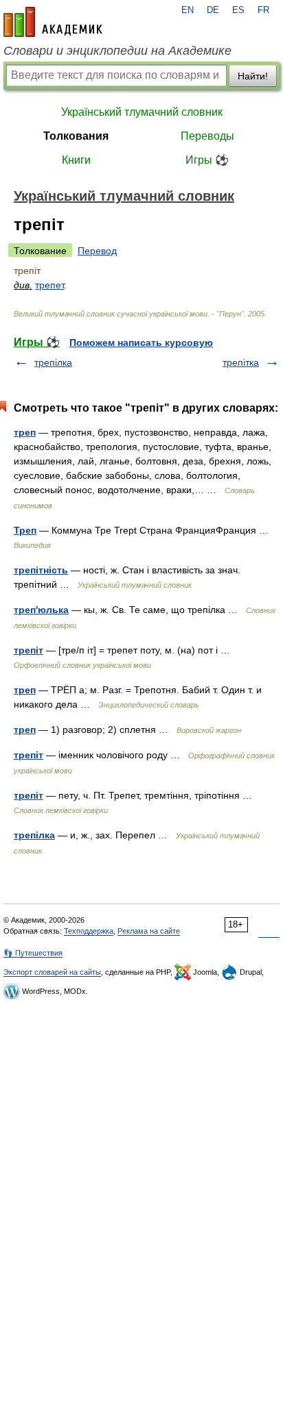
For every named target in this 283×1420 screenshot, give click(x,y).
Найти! (253, 76)
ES (238, 10)
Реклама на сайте (148, 931)
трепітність (41, 569)
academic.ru (52, 22)
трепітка (241, 362)
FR (263, 10)
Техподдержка (88, 931)
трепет (49, 284)
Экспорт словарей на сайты (52, 972)
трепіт (28, 650)
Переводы (207, 136)
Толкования (76, 136)
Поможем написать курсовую (141, 342)
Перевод (97, 250)
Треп (25, 530)
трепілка (53, 362)
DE (213, 10)
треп (25, 432)
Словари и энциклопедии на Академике (117, 51)
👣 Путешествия (33, 953)
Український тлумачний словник (142, 112)
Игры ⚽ (207, 160)
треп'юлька (41, 609)
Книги (76, 160)
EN (187, 10)
